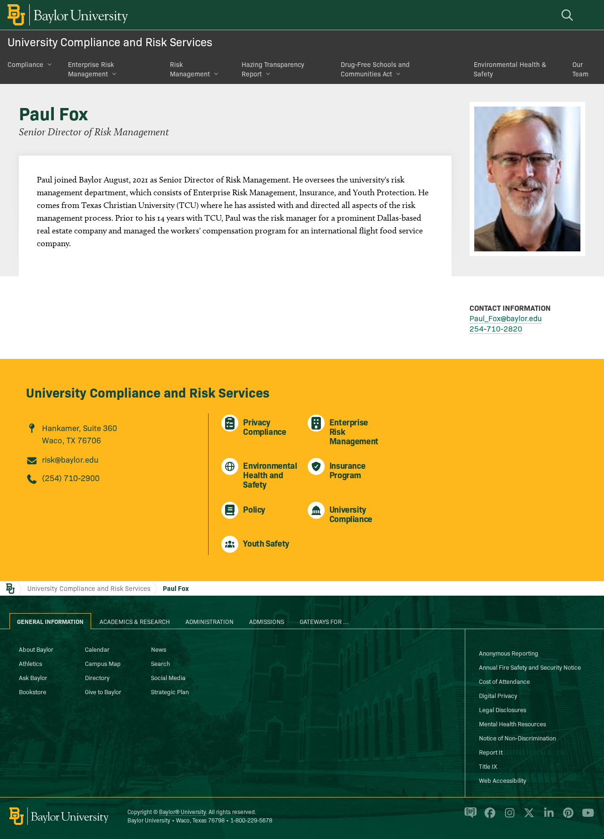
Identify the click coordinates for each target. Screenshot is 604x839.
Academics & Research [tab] (135, 621)
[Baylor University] (66, 15)
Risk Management (190, 68)
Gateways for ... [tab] (324, 621)
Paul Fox (176, 588)
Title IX (488, 766)
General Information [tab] (50, 621)
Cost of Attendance (504, 681)
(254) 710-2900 (71, 477)
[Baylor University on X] (527, 817)
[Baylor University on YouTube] (586, 817)
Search (160, 663)
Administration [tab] (209, 621)
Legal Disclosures (502, 709)
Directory (97, 677)
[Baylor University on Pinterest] (566, 817)
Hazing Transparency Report (273, 68)
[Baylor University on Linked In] (547, 817)
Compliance (25, 64)
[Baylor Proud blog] (468, 817)
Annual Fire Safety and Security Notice (530, 667)
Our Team (580, 68)
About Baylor (36, 649)
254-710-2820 (496, 328)
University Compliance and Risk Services (110, 41)
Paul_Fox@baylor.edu (506, 318)
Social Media (168, 677)
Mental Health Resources (512, 723)
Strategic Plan (170, 691)
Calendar (97, 649)
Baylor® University (182, 811)
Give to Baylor (103, 691)
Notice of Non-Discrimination (517, 737)
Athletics (30, 663)
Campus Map (103, 663)
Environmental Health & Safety (510, 68)
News (158, 649)
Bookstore (32, 691)
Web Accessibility (502, 780)
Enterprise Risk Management (91, 68)
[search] (568, 15)
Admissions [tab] (266, 621)
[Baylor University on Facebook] (488, 817)
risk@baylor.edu (70, 459)
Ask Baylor (33, 677)
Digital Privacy (498, 695)
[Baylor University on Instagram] (508, 817)
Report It (491, 752)
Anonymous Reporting (508, 652)
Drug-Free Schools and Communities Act (375, 68)
